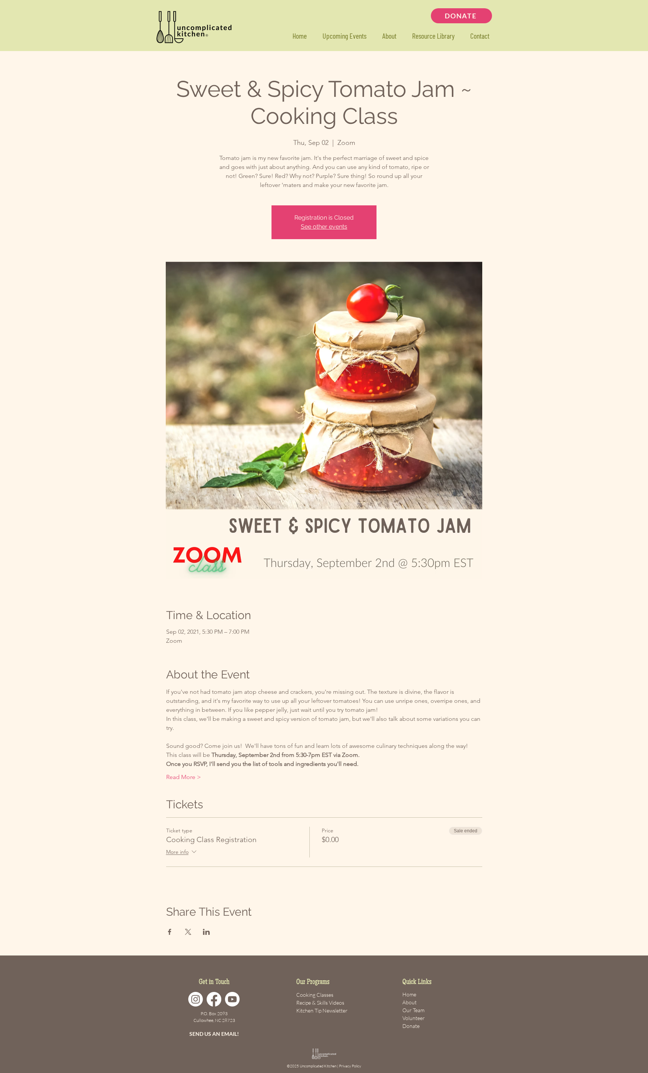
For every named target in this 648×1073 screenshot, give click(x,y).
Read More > (183, 777)
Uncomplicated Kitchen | (319, 1066)
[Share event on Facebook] (169, 932)
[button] (433, 36)
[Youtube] (232, 999)
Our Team (413, 1010)
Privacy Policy (350, 1066)
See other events (324, 226)
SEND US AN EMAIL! (214, 1034)
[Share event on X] (188, 932)
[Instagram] (195, 999)
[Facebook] (214, 999)
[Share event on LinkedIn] (206, 932)
